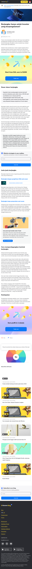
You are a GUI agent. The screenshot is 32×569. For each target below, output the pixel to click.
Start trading (24, 1)
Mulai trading (4, 526)
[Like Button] (2, 338)
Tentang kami (4, 515)
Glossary (3, 534)
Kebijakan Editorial (5, 529)
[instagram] (6, 543)
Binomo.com (4, 521)
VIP (4, 512)
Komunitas (3, 531)
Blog (2, 510)
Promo (2, 517)
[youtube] (11, 543)
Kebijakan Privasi (5, 524)
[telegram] (2, 543)
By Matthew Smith (11, 32)
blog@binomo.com (5, 540)
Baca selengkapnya (8, 240)
